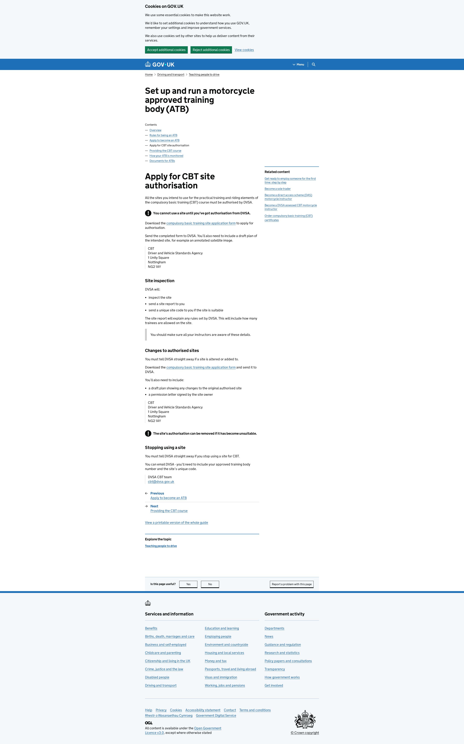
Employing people (218, 636)
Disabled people (157, 677)
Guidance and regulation (283, 644)
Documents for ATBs (162, 160)
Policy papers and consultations (288, 661)
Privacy (161, 710)
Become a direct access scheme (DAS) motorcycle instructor (288, 196)
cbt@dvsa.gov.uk (161, 481)
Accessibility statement (202, 710)
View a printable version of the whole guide (176, 522)
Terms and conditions (255, 710)
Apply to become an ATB (164, 140)
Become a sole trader (278, 188)
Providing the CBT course (165, 150)
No (213, 584)
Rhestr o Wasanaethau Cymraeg (168, 715)
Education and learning (222, 628)
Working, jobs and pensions (225, 685)
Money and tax (216, 661)
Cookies (176, 710)
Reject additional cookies (211, 50)
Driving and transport (170, 74)
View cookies (244, 49)
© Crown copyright (305, 733)
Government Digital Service (216, 715)
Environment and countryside (226, 644)
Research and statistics (282, 653)
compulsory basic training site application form (201, 223)
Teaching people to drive (204, 74)
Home (149, 74)
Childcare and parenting (163, 653)
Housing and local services (224, 653)
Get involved (274, 685)
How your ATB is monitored (166, 155)
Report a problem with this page (292, 584)
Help (148, 710)
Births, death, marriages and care (169, 636)
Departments (274, 628)
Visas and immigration (221, 677)
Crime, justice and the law (164, 669)
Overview (155, 130)
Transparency (275, 669)
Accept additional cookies (166, 50)
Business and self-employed (165, 644)
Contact (230, 710)
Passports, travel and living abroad (230, 669)
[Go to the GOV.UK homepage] (159, 64)
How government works (282, 677)
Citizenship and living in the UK (167, 661)
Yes (191, 584)
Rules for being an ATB (163, 135)
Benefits (151, 628)
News (269, 636)
